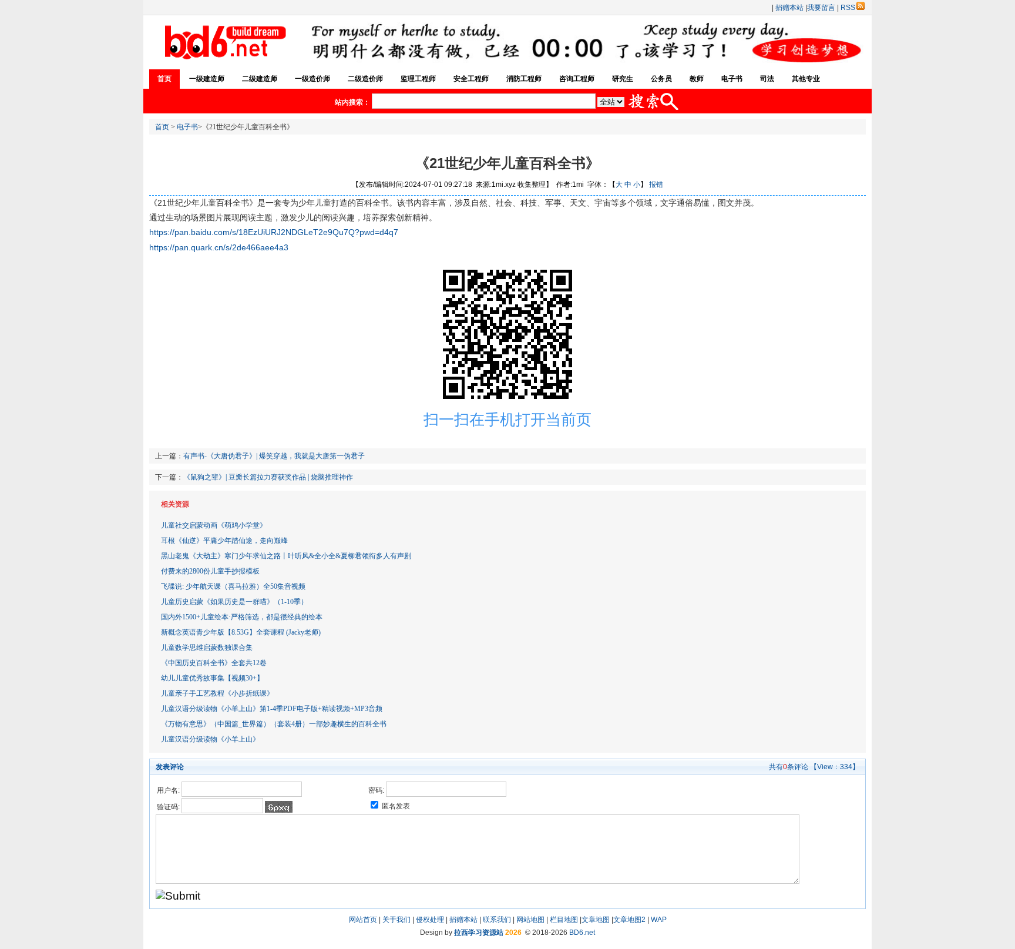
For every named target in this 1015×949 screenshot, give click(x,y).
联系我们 (497, 920)
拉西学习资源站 (478, 932)
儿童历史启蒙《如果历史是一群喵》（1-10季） (234, 602)
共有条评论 (788, 767)
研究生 (622, 79)
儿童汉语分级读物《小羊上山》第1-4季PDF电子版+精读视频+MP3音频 (271, 709)
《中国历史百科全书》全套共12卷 (214, 663)
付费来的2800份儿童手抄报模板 (210, 571)
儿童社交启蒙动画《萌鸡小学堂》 (214, 525)
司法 (767, 79)
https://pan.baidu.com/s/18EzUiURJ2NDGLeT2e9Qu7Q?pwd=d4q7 (273, 232)
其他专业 (806, 79)
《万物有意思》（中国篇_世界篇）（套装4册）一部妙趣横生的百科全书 (273, 724)
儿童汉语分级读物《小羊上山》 (210, 739)
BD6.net (582, 932)
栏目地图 (564, 920)
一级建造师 (206, 79)
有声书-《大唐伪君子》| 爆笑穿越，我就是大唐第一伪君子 (274, 456)
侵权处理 (430, 920)
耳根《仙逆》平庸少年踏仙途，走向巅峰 (224, 540)
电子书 (731, 79)
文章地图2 (629, 920)
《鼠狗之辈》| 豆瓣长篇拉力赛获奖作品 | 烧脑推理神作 (268, 477)
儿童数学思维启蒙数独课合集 (207, 647)
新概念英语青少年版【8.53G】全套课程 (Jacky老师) (241, 632)
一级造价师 (312, 79)
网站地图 (530, 920)
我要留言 (821, 8)
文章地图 (596, 920)
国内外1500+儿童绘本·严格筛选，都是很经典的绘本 (241, 617)
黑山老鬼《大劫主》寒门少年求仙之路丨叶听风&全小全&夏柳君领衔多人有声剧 (286, 556)
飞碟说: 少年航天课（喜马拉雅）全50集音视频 (233, 586)
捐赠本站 (789, 8)
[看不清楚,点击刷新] (279, 807)
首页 (164, 79)
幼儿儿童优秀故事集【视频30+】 (212, 678)
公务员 (661, 79)
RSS (848, 8)
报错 (656, 184)
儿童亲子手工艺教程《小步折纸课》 (217, 693)
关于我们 (396, 920)
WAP (659, 920)
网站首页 (363, 920)
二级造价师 (365, 79)
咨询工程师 (576, 79)
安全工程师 (471, 79)
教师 (697, 79)
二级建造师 (259, 79)
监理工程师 (418, 79)
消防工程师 (524, 79)
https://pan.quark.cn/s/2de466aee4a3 (218, 247)
